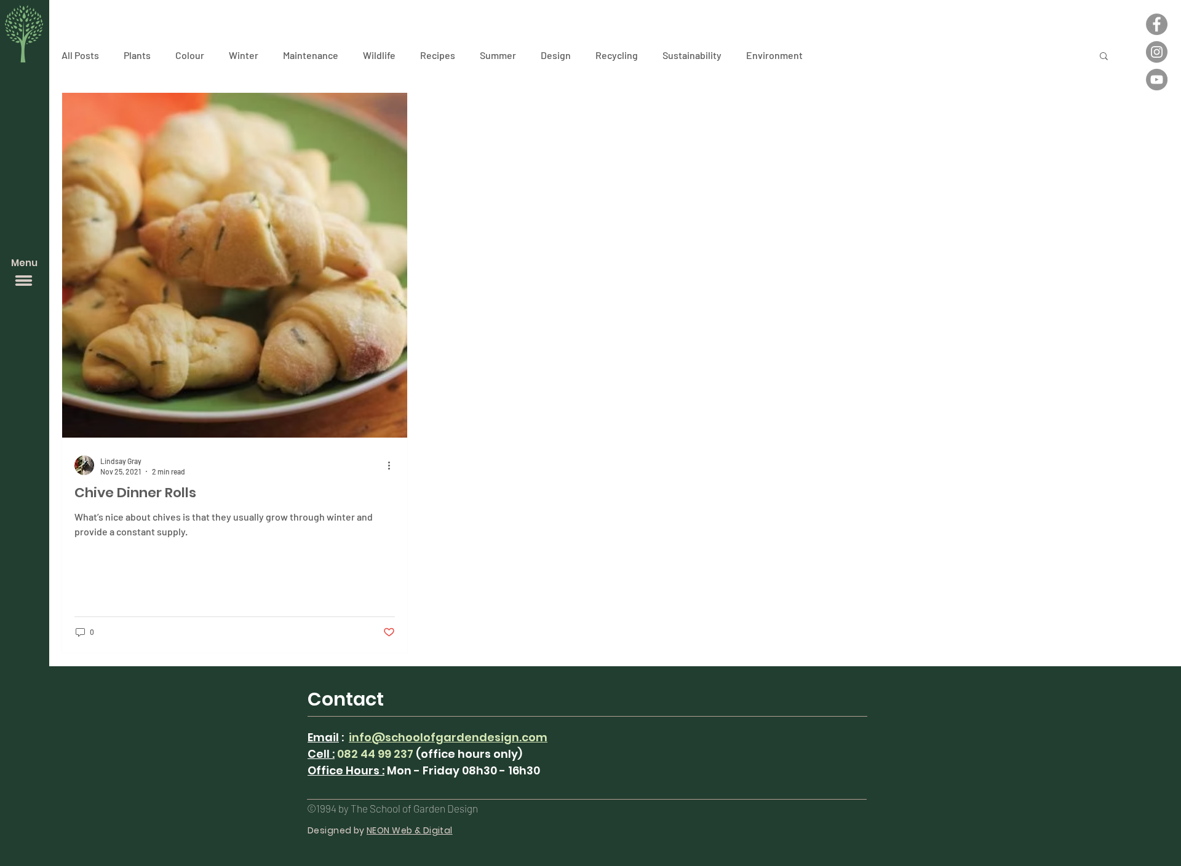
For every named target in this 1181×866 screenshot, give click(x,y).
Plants (137, 55)
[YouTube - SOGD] (1156, 79)
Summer (498, 55)
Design (556, 55)
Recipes (437, 55)
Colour (189, 55)
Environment (774, 55)
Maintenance (310, 55)
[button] (24, 280)
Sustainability (692, 55)
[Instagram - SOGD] (1156, 52)
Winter (243, 55)
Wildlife (379, 55)
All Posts (80, 55)
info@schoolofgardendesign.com (448, 737)
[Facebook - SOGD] (1156, 24)
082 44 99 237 (375, 754)
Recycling (616, 55)
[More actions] (393, 465)
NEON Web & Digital (410, 830)
